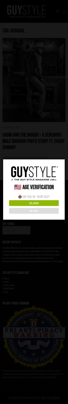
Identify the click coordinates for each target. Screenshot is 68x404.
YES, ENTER (34, 203)
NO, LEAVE (34, 211)
